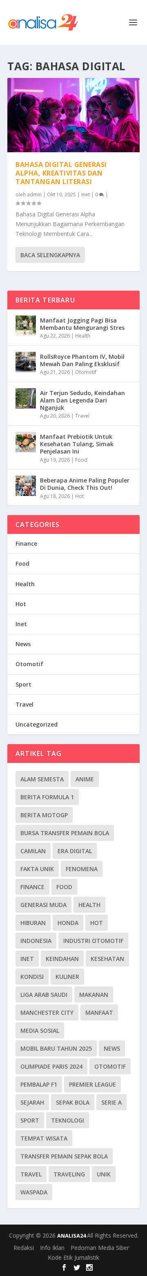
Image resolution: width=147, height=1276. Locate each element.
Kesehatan (107, 959)
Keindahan (62, 959)
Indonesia (35, 941)
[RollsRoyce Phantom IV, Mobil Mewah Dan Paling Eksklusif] (26, 362)
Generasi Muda (43, 905)
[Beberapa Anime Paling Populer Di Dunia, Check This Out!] (26, 486)
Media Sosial (39, 1030)
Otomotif (85, 372)
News (23, 644)
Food (81, 459)
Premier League (92, 1084)
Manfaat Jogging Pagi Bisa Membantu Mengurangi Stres (82, 323)
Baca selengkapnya (50, 255)
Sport (23, 684)
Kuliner (67, 976)
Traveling (69, 1174)
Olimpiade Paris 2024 (51, 1066)
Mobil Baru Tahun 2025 (56, 1048)
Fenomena (82, 869)
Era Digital (75, 851)
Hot (79, 496)
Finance (26, 543)
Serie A (111, 1102)
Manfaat (99, 1012)
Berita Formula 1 (47, 797)
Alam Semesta (42, 779)
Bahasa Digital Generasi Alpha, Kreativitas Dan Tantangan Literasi (61, 173)
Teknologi (67, 1120)
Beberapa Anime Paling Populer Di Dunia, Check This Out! (84, 483)
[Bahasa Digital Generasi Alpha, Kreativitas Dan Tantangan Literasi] (73, 115)
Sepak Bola (72, 1102)
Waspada (33, 1192)
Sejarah (32, 1102)
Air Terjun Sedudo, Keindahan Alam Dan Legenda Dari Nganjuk (82, 400)
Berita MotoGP (44, 815)
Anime (85, 779)
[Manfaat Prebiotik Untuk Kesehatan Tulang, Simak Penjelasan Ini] (26, 442)
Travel (82, 415)
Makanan (93, 994)
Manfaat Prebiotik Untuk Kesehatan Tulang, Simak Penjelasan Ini (77, 444)
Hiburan (33, 923)
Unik (104, 1174)
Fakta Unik (37, 869)
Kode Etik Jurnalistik (73, 1257)
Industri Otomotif (93, 941)
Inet (85, 194)
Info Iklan (52, 1248)
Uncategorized (37, 724)
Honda (68, 923)
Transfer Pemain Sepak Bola (64, 1156)
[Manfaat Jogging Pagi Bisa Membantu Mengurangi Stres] (26, 326)
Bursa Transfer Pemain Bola (64, 833)
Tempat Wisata (43, 1138)
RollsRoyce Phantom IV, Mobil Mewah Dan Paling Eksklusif (82, 360)
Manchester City (47, 1012)
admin (34, 194)
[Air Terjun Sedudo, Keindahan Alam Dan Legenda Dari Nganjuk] (26, 398)
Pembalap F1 (38, 1084)
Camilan (33, 851)
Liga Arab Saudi (43, 994)
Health (82, 335)
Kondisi (32, 976)
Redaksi (23, 1248)
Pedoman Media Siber (100, 1248)
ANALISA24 (72, 1235)
